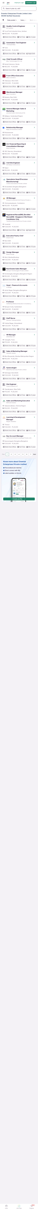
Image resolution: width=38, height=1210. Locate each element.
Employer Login (19, 2)
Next (34, 454)
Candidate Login (31, 2)
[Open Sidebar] (3, 3)
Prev (3, 454)
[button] (19, 480)
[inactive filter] (3, 20)
